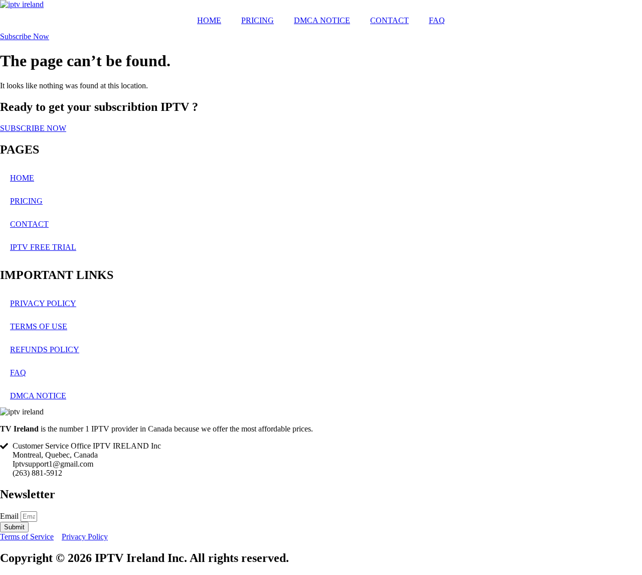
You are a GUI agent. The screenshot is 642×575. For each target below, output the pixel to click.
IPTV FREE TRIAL (43, 247)
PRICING (257, 20)
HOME (209, 20)
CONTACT (389, 20)
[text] (321, 429)
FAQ (437, 20)
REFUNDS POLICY (44, 349)
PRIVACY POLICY (43, 303)
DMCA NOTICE (322, 20)
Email (10, 516)
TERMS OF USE (38, 326)
